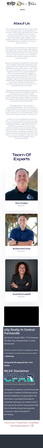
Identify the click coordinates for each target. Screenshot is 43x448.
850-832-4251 (9, 344)
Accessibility (34, 423)
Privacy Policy (22, 423)
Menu (22, 10)
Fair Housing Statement (20, 426)
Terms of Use (9, 423)
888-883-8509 (10, 356)
